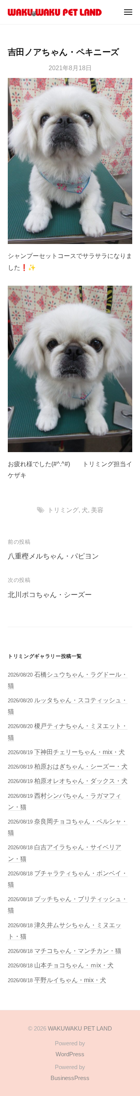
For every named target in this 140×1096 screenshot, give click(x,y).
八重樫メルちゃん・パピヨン (53, 556)
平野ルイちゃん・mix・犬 (70, 979)
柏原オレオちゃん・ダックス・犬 (81, 780)
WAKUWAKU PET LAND (80, 1028)
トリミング (63, 509)
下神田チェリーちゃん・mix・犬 (79, 751)
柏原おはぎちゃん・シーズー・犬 (81, 766)
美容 (97, 509)
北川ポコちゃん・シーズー (50, 595)
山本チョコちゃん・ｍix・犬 (74, 965)
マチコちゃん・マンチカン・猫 (77, 950)
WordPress (70, 1054)
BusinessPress (70, 1078)
